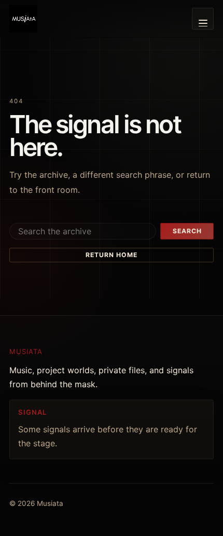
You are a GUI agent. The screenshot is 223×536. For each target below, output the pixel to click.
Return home (111, 255)
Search (187, 231)
